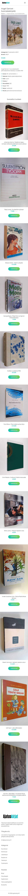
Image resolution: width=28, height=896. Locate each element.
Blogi (2, 873)
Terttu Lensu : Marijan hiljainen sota (14, 530)
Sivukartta (4, 885)
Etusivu (3, 13)
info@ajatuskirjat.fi (6, 840)
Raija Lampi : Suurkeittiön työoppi (14, 209)
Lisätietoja (7, 62)
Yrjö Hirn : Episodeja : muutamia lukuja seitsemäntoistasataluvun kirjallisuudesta (14, 794)
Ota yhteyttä (4, 876)
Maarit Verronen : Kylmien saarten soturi (14, 662)
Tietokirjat (4, 860)
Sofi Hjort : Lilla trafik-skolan (14, 728)
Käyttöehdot (4, 879)
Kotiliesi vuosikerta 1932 (14, 371)
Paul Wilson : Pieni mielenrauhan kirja (14, 424)
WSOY (17, 52)
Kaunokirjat (4, 849)
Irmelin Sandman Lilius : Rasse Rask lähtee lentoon (14, 597)
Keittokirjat (4, 851)
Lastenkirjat (4, 854)
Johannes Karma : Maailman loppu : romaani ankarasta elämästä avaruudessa (14, 143)
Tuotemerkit (11, 52)
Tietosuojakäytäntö (6, 882)
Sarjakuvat (4, 857)
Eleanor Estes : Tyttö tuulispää (14, 263)
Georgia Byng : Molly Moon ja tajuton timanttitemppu (14, 316)
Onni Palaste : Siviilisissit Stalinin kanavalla (14, 477)
